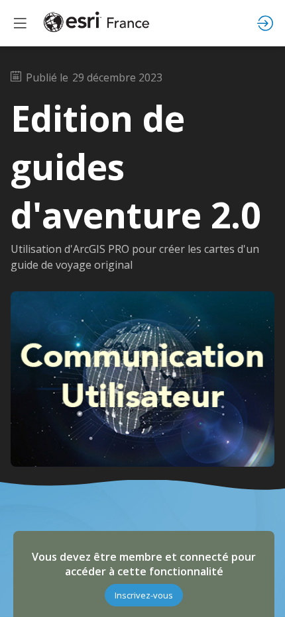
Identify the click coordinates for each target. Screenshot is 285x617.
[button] (144, 595)
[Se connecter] (265, 23)
